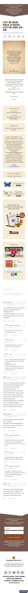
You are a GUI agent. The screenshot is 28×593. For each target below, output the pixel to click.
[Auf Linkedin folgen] (22, 572)
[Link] (17, 294)
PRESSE (17, 576)
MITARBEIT (22, 576)
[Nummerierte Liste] (12, 294)
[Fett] (4, 294)
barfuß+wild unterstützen (14, 564)
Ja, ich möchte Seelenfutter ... (14, 537)
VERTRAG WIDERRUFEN (14, 583)
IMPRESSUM (18, 578)
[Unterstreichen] (8, 294)
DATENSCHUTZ (7, 580)
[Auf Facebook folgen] (9, 572)
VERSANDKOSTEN (16, 580)
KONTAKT (12, 576)
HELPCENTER (6, 576)
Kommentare (20, 32)
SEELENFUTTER (14, 166)
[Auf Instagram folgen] (5, 572)
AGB (22, 580)
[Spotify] (15, 275)
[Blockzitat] (15, 294)
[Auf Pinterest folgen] (18, 572)
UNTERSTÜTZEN (10, 578)
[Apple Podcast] (12, 275)
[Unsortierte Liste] (14, 294)
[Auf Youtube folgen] (14, 572)
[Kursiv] (6, 294)
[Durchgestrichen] (10, 294)
